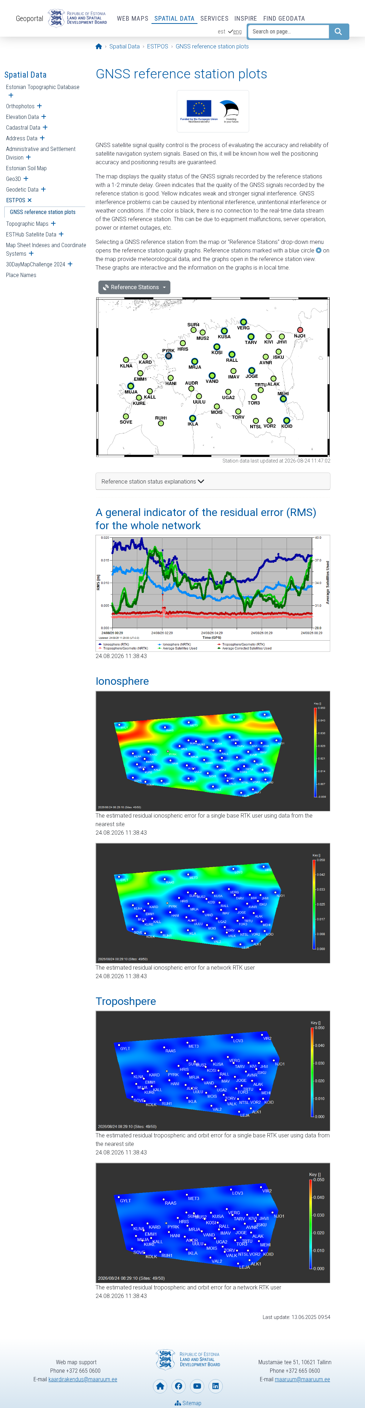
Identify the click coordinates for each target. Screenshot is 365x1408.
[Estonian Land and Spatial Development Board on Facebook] (178, 1386)
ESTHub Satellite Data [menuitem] (31, 234)
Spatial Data (174, 18)
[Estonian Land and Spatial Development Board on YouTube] (197, 1386)
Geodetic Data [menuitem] (22, 189)
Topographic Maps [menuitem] (27, 223)
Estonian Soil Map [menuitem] (26, 168)
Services (214, 18)
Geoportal (29, 18)
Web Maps (133, 18)
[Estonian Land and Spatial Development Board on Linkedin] (216, 1386)
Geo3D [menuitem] (13, 179)
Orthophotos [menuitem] (20, 106)
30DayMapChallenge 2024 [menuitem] (35, 264)
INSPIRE (246, 18)
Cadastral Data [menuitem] (23, 127)
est (221, 31)
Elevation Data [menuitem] (22, 117)
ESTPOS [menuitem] (15, 200)
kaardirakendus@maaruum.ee (82, 1379)
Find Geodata (284, 18)
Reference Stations (135, 287)
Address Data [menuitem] (21, 138)
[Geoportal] (75, 18)
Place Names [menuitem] (21, 275)
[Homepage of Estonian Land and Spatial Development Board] (160, 1386)
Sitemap (191, 1403)
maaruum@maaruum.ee (302, 1379)
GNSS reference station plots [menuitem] (43, 212)
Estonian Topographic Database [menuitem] (42, 87)
